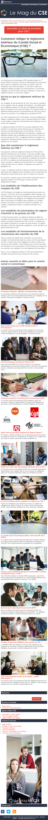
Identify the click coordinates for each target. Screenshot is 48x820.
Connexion (43, 4)
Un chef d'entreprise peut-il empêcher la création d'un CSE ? (23, 501)
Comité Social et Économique (9, 22)
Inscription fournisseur (29, 4)
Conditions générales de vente (26, 818)
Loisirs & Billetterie (8, 729)
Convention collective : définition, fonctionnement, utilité (21, 291)
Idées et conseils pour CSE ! (17, 20)
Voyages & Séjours (8, 728)
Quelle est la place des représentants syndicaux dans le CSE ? (23, 467)
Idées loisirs (6, 706)
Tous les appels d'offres (10, 716)
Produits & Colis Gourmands (12, 726)
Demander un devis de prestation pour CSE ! (24, 30)
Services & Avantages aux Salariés (14, 731)
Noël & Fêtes (6, 724)
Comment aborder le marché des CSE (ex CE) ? (18, 362)
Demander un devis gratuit (11, 714)
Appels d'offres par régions (11, 718)
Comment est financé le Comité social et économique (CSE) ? (23, 398)
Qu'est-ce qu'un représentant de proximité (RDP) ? (19, 608)
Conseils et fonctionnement (34, 20)
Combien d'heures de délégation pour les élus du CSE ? (21, 642)
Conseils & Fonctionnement (11, 733)
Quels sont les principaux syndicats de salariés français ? (22, 432)
